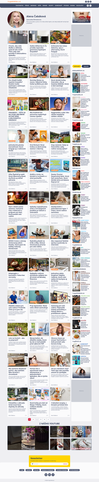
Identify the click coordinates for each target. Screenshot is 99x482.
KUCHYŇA (83, 320)
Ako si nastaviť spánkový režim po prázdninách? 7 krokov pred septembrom (85, 162)
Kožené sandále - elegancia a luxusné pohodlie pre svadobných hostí (85, 114)
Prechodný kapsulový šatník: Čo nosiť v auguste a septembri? (85, 77)
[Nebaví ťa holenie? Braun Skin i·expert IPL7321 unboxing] (60, 444)
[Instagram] (91, 2)
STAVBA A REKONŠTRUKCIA (85, 272)
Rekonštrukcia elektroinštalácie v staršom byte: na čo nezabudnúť (85, 277)
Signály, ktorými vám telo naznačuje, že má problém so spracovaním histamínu (85, 138)
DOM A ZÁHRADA (85, 258)
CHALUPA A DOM (85, 296)
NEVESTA (83, 97)
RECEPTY (51, 5)
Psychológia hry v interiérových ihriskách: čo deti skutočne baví (85, 251)
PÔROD (27, 5)
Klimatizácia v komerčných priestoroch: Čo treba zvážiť (85, 288)
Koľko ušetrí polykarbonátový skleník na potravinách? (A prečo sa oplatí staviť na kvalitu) (85, 263)
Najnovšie (86, 66)
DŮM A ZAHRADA (85, 182)
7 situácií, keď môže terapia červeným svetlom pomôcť (85, 126)
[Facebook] (86, 2)
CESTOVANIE (84, 83)
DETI (82, 247)
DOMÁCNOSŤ (58, 5)
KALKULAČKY (79, 5)
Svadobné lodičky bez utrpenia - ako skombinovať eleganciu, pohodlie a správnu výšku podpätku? (85, 103)
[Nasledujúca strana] (48, 419)
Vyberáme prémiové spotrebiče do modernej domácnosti (84, 325)
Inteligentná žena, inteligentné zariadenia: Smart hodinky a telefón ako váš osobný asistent (85, 211)
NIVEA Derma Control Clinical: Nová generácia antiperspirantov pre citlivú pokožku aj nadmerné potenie (85, 237)
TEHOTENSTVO (19, 5)
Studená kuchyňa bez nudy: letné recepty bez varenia (85, 334)
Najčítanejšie (77, 66)
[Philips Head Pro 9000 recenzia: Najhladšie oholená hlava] (81, 431)
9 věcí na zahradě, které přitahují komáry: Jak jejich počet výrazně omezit (85, 186)
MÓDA (82, 73)
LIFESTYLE (83, 231)
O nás (21, 470)
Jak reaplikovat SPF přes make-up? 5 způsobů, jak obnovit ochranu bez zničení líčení (85, 176)
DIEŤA (39, 5)
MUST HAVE (84, 109)
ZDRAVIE (45, 5)
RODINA (72, 5)
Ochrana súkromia (62, 470)
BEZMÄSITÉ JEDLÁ (85, 331)
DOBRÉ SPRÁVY (85, 220)
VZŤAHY (83, 147)
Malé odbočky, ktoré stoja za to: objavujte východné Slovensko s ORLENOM (85, 225)
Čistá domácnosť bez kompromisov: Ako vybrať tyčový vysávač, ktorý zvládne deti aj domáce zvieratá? (85, 350)
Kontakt (29, 470)
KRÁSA (82, 171)
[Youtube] (88, 2)
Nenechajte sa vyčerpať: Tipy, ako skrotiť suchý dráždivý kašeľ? (85, 198)
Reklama (36, 470)
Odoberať (65, 464)
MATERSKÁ (33, 5)
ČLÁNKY (83, 195)
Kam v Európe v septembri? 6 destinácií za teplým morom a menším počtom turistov (85, 89)
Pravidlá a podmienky (47, 470)
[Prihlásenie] (88, 6)
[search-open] (90, 6)
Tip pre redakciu (74, 470)
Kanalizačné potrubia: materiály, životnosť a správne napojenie (84, 301)
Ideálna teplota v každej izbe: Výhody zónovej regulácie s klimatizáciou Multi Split (85, 312)
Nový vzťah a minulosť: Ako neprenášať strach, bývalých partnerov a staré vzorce (85, 152)
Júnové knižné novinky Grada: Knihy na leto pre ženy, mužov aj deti (85, 360)
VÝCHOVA (66, 5)
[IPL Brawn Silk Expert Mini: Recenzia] (81, 444)
